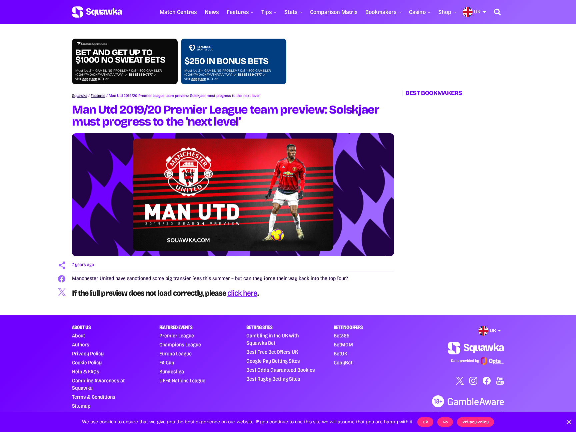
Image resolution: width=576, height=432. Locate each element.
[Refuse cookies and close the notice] (569, 422)
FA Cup (166, 362)
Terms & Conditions (93, 397)
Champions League (180, 344)
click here (242, 293)
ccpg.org (89, 79)
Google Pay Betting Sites (273, 361)
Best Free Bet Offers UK (272, 352)
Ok (425, 422)
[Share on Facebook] (62, 279)
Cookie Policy (87, 362)
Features (238, 12)
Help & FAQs (85, 371)
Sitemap (81, 406)
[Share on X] (62, 292)
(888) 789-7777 (141, 75)
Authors (80, 344)
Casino (417, 12)
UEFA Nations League (182, 380)
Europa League (175, 353)
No (445, 422)
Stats (290, 12)
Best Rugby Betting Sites (273, 379)
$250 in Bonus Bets (226, 61)
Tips (266, 12)
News (212, 12)
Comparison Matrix (333, 12)
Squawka (79, 95)
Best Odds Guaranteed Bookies (280, 370)
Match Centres (178, 12)
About (78, 335)
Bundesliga (171, 371)
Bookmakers (380, 12)
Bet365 (341, 335)
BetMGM (343, 344)
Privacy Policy (88, 353)
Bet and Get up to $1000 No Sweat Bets (120, 56)
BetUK (340, 353)
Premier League (176, 335)
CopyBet (343, 362)
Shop (444, 12)
